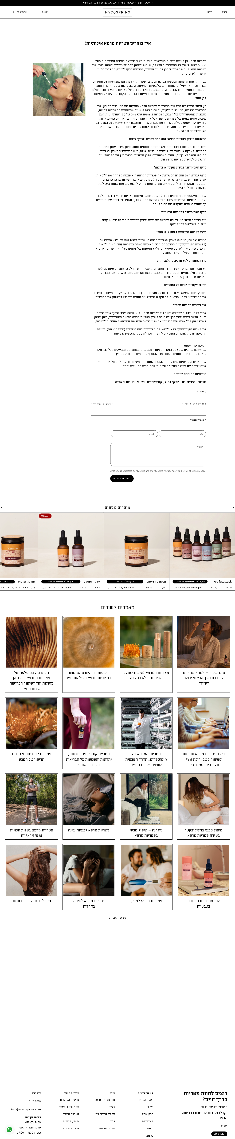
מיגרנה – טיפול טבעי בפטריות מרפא (146, 833)
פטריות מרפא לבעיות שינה (89, 830)
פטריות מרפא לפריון (146, 901)
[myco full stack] (202, 545)
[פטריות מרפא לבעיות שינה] (89, 800)
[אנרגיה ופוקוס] (71, 545)
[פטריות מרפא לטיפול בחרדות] (89, 870)
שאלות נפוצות (107, 1128)
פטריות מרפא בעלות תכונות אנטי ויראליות (31, 833)
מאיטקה (148, 1128)
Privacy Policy (170, 471)
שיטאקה (148, 1136)
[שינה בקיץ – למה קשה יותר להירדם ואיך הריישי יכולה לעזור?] (203, 642)
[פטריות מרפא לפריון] (146, 870)
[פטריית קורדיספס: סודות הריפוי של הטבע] (31, 723)
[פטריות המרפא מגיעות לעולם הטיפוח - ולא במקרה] (146, 642)
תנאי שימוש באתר (69, 1107)
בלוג (112, 1121)
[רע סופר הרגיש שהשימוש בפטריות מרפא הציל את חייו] (89, 642)
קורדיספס (154, 382)
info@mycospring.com (26, 1109)
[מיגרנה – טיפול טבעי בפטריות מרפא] (146, 800)
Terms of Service (190, 471)
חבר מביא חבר (71, 1128)
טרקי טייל (172, 382)
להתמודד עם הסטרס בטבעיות (203, 904)
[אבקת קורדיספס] (136, 545)
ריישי (141, 382)
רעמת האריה (125, 382)
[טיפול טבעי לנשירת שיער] (31, 870)
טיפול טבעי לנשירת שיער (31, 901)
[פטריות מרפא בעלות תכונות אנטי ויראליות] (31, 800)
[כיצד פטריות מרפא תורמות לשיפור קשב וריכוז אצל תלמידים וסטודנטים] (203, 723)
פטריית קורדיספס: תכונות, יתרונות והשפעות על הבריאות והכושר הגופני (89, 759)
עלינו (112, 1107)
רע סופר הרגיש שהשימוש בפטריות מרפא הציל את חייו (89, 675)
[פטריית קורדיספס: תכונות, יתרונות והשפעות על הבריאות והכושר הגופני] (89, 723)
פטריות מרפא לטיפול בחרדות (88, 904)
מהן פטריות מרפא (104, 1100)
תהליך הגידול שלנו (104, 1114)
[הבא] (117, 917)
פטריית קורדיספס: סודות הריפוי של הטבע (31, 757)
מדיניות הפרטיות (69, 1100)
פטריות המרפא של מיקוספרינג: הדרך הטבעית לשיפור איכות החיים (146, 759)
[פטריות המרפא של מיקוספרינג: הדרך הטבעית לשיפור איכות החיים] (146, 723)
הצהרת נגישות (71, 1114)
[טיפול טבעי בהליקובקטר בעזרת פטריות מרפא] (203, 800)
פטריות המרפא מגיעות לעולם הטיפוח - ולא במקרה (146, 675)
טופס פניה (35, 1101)
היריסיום (188, 382)
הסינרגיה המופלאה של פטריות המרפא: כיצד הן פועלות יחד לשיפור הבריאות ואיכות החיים (31, 680)
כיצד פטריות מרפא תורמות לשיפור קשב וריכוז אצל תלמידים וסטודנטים (204, 759)
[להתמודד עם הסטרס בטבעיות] (203, 870)
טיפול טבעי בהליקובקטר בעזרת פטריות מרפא (203, 833)
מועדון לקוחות (71, 1121)
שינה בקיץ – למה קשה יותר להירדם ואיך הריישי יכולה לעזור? (203, 678)
